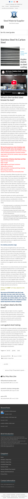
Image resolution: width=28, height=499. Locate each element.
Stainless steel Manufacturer (7, 471)
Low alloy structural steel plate (8, 8)
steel (18, 350)
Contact (16, 8)
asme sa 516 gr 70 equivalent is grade (15, 370)
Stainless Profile (4, 466)
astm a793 (4, 396)
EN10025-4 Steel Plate (8, 358)
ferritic (8, 350)
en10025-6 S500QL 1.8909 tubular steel (8, 417)
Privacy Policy (4, 474)
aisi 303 (5, 364)
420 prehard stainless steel (8, 380)
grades (13, 350)
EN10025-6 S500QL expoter (10, 411)
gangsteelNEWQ (6, 356)
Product (7, 6)
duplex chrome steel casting (23, 53)
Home (3, 6)
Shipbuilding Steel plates (14, 6)
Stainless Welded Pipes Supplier (8, 469)
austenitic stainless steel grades (10, 388)
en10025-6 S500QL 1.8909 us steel (7, 423)
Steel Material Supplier (14, 20)
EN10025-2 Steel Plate (6, 459)
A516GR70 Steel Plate (6, 464)
